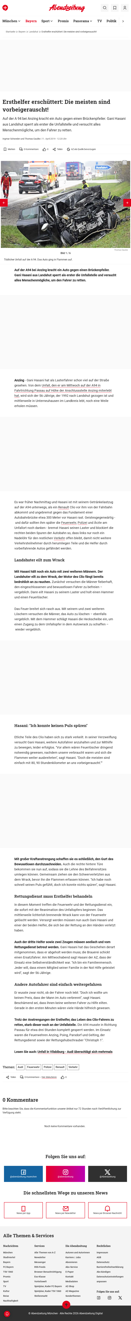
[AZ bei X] (120, 1298)
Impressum (102, 1252)
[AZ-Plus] (5, 8)
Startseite (10, 31)
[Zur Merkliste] (115, 8)
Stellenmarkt (40, 1296)
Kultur (6, 1291)
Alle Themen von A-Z (44, 1252)
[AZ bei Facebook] (99, 1298)
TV (99, 21)
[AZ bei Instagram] (110, 1298)
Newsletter (40, 1257)
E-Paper (70, 1272)
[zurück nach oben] (66, 1306)
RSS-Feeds (39, 1267)
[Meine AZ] (125, 8)
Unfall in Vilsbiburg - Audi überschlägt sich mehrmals (75, 1052)
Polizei (82, 523)
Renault (63, 507)
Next (127, 203)
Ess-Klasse (40, 1276)
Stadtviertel (9, 1257)
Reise (6, 1296)
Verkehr (59, 538)
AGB (99, 1257)
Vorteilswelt (40, 1281)
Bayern (31, 21)
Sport (45, 21)
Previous (4, 203)
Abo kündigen (104, 1272)
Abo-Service (72, 1267)
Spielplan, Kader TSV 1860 (47, 1291)
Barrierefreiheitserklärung (110, 1267)
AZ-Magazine (72, 1291)
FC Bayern (8, 1267)
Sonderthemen (73, 1296)
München (9, 21)
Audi (20, 1067)
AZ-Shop (70, 1286)
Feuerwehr (68, 523)
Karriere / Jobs (73, 1257)
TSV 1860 (8, 1272)
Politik (111, 21)
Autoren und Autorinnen (78, 1252)
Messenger (40, 1262)
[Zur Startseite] (67, 11)
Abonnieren (71, 1262)
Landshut (33, 31)
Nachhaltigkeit (10, 1300)
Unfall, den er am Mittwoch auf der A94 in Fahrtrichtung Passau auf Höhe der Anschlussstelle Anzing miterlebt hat (63, 390)
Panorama (81, 21)
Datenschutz (103, 1262)
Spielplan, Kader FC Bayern (48, 1286)
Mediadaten (72, 1281)
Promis (63, 21)
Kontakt (69, 1276)
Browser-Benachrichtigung (48, 1272)
